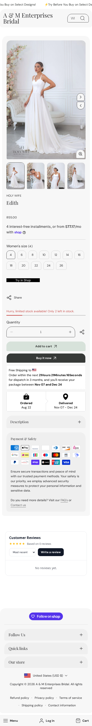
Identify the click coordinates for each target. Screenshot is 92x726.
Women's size (19, 246)
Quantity (13, 322)
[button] (82, 720)
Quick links (18, 648)
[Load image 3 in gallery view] (56, 175)
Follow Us (17, 634)
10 (44, 255)
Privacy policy (44, 698)
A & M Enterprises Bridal (52, 684)
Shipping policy (32, 705)
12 (56, 255)
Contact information (62, 705)
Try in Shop (23, 280)
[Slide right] (81, 97)
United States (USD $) (48, 675)
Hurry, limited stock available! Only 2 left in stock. (40, 311)
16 (79, 255)
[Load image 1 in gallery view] (15, 175)
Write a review (51, 552)
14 (67, 255)
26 (61, 265)
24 (48, 265)
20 (23, 265)
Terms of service (70, 698)
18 (11, 265)
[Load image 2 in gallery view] (36, 175)
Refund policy (19, 698)
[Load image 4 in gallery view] (76, 175)
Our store (17, 662)
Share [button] (18, 297)
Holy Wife (13, 195)
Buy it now (43, 358)
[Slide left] (81, 105)
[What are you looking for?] (82, 18)
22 (36, 265)
